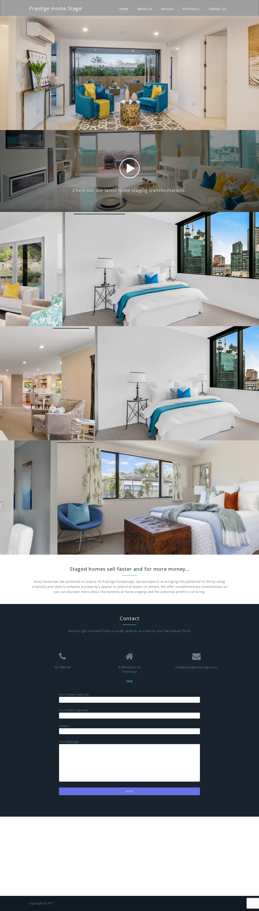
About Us (144, 9)
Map (129, 681)
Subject (64, 726)
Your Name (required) (74, 694)
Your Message (69, 742)
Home (123, 9)
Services (167, 9)
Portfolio (190, 9)
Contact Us (217, 9)
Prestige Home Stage (55, 8)
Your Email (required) (73, 710)
